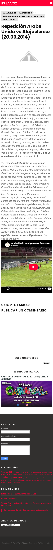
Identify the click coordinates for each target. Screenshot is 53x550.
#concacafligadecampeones (17, 16)
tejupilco (10, 482)
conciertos (6, 474)
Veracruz (4, 472)
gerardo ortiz (16, 478)
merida (28, 480)
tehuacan (4, 482)
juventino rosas (6, 480)
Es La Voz (9, 3)
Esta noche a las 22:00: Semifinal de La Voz (18, 494)
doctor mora (28, 475)
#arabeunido (25, 13)
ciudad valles (47, 472)
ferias (5, 477)
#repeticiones (10, 19)
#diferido (39, 16)
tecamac (49, 480)
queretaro (35, 480)
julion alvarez (47, 478)
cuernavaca (17, 475)
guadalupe (26, 478)
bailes (12, 472)
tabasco (42, 480)
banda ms (20, 472)
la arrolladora (19, 480)
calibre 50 (28, 472)
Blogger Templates (30, 543)
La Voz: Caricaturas (9, 499)
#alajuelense (9, 13)
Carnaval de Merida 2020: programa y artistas (25, 378)
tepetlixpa (17, 482)
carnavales (37, 472)
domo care (38, 475)
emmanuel (48, 475)
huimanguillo (36, 478)
